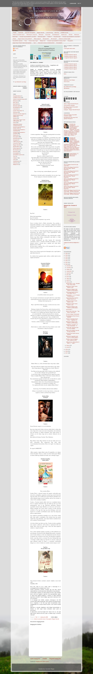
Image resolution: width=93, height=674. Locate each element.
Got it (79, 3)
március (68, 281)
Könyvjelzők (70, 40)
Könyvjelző (15, 140)
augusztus (68, 272)
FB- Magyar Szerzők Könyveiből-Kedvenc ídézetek (71, 107)
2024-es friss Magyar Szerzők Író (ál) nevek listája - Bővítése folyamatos (72, 191)
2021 (66, 262)
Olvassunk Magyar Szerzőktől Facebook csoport (70, 115)
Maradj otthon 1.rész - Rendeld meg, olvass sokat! (73, 284)
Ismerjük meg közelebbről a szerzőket (28, 36)
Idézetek (70, 34)
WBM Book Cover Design (69, 80)
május (67, 278)
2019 (66, 349)
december (68, 265)
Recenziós (15, 151)
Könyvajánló (48, 619)
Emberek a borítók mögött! (64, 38)
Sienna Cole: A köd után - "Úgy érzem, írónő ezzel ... (72, 312)
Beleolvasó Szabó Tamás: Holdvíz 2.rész (71, 301)
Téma (25, 40)
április (67, 280)
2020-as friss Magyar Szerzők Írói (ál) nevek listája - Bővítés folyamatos (71, 176)
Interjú (14, 122)
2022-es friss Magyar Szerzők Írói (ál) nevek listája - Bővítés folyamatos (71, 183)
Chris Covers (66, 81)
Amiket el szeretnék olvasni (18, 34)
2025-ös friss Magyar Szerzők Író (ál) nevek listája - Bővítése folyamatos (72, 194)
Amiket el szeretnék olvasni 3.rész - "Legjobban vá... (72, 319)
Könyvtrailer (47, 34)
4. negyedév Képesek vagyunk (70, 57)
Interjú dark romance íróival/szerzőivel (46, 42)
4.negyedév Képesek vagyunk (70, 68)
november (68, 267)
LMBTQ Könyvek (16, 141)
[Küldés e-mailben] (51, 617)
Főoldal (14, 32)
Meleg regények (37, 38)
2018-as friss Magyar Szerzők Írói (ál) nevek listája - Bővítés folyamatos (71, 168)
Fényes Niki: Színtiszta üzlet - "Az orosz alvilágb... (72, 328)
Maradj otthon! (46, 38)
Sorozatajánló (59, 42)
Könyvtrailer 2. (69, 309)
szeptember (69, 271)
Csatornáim (20, 32)
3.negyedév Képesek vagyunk (70, 56)
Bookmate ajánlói (41, 36)
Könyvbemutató (57, 36)
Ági (15, 50)
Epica (65, 73)
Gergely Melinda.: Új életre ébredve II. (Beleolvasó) (73, 154)
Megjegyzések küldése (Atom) (42, 661)
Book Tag (57, 32)
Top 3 (35, 42)
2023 (66, 258)
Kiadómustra (64, 34)
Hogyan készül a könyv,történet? (25, 38)
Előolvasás (41, 34)
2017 (66, 353)
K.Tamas (16, 48)
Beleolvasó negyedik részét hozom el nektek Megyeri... (72, 337)
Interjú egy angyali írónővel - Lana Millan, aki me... (72, 293)
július (67, 274)
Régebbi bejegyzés (55, 658)
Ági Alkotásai (66, 88)
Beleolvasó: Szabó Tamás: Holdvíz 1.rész (72, 304)
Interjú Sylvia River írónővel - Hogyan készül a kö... (72, 298)
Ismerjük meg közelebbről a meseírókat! (71, 36)
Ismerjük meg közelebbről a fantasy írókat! (56, 40)
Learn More (73, 3)
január (67, 347)
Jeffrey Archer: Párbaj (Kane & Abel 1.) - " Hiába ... (72, 343)
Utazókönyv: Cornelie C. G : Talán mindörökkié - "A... (72, 325)
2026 (66, 253)
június (67, 276)
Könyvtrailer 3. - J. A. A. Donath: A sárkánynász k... (73, 296)
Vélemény (15, 162)
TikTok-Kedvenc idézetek (69, 105)
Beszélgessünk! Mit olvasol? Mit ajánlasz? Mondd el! (71, 118)
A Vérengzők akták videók (69, 48)
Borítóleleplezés (55, 34)
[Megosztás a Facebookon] (55, 617)
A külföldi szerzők (64, 32)
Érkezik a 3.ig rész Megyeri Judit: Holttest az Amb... (72, 340)
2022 (66, 260)
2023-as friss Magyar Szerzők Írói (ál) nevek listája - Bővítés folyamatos (71, 187)
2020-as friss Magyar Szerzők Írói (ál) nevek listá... (72, 331)
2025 (66, 255)
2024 (66, 257)
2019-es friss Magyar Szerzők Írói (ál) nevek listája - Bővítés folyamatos (71, 172)
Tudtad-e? (49, 36)
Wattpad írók (42, 40)
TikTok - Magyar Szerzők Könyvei (71, 103)
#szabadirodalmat (17, 95)
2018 (66, 351)
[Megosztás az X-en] (54, 617)
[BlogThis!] (53, 617)
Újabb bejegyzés (35, 658)
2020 (66, 264)
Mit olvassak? (54, 38)
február (68, 345)
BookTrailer (15, 36)
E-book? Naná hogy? (17, 110)
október (68, 269)
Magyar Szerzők (40, 32)
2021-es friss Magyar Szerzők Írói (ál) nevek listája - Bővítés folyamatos (71, 180)
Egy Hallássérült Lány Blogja (20, 81)
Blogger (52, 668)
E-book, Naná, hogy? (33, 40)
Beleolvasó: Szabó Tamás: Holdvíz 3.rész (72, 287)
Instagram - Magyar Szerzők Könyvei (72, 109)
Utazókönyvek (16, 161)
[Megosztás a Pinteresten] (56, 617)
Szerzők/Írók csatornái (17, 40)
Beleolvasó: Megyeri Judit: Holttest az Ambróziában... (72, 290)
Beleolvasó (76, 34)
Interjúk (14, 38)
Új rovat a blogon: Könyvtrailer (72, 314)
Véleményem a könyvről (31, 34)
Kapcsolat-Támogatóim (30, 32)
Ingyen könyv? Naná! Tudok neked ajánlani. (22, 42)
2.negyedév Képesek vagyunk (70, 65)
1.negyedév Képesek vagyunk (70, 54)
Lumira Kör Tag (49, 32)
